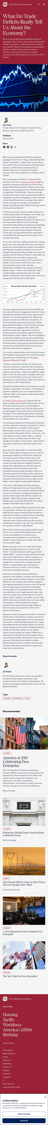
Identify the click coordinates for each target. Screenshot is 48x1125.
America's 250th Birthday (17, 1032)
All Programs (8, 1050)
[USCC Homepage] (24, 999)
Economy (7, 698)
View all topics (8, 1043)
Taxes (27, 698)
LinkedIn (6, 1070)
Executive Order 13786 (31, 182)
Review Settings (24, 1114)
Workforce (12, 1024)
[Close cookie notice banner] (45, 1096)
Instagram (7, 1077)
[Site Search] (38, 4)
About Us (6, 1060)
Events (5, 1057)
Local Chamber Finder (11, 1087)
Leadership (7, 1063)
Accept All (24, 1121)
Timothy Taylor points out (15, 400)
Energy (6, 878)
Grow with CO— (9, 1084)
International (18, 698)
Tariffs (8, 1019)
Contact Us (7, 1067)
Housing (10, 1014)
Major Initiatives (9, 1053)
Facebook (6, 1074)
